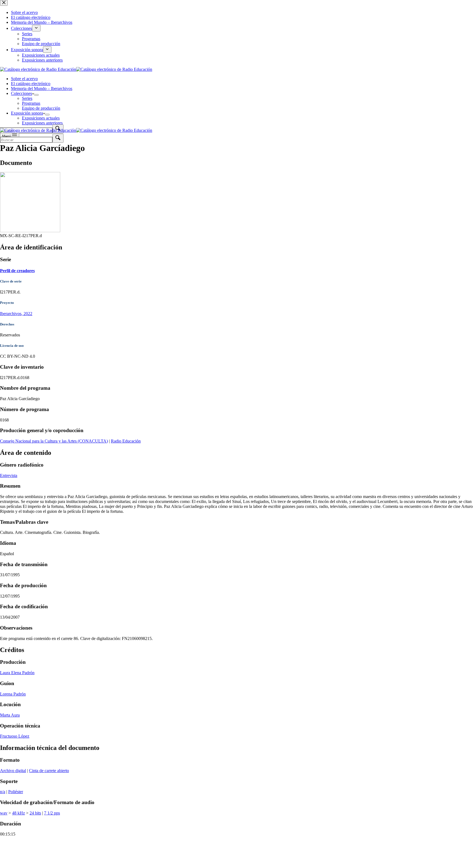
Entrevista (8, 475)
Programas (31, 103)
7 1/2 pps (52, 813)
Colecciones (21, 93)
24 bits (35, 813)
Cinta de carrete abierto (49, 770)
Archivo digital (13, 770)
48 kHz (18, 813)
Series (27, 98)
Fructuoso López (14, 736)
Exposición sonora (27, 113)
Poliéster (15, 791)
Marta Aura (10, 715)
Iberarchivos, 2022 (16, 313)
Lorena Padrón (13, 694)
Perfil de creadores (17, 270)
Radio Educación (126, 441)
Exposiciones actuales (41, 118)
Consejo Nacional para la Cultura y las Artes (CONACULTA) (54, 441)
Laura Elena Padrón (17, 672)
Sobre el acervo (24, 78)
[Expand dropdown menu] (36, 95)
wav (3, 813)
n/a (2, 791)
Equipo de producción (41, 108)
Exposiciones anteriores (42, 123)
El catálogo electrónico (30, 83)
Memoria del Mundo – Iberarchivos (41, 88)
